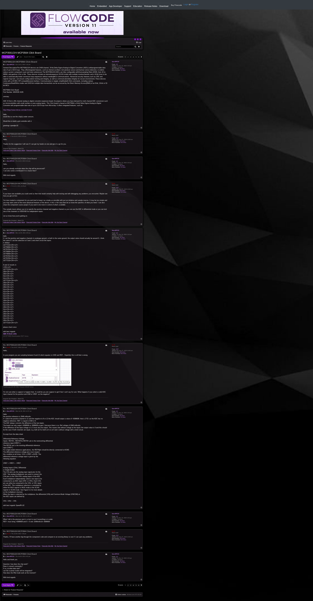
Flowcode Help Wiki (47, 150)
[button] (141, 56)
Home (93, 7)
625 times (122, 141)
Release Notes (151, 7)
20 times (123, 70)
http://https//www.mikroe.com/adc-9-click (17, 110)
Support (127, 6)
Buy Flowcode (176, 5)
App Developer (115, 6)
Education (138, 7)
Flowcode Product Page (33, 150)
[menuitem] (138, 42)
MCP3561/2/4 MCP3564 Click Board (21, 52)
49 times (122, 68)
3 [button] (130, 57)
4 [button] (133, 57)
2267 (117, 138)
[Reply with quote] (106, 61)
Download (164, 7)
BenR (113, 134)
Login (186, 4)
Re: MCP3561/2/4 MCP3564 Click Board (20, 134)
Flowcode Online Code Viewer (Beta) (14, 150)
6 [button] (138, 57)
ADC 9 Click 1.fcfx (10, 334)
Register (194, 4)
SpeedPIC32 (115, 61)
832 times (123, 142)
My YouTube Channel (61, 150)
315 (117, 64)
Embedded (102, 6)
